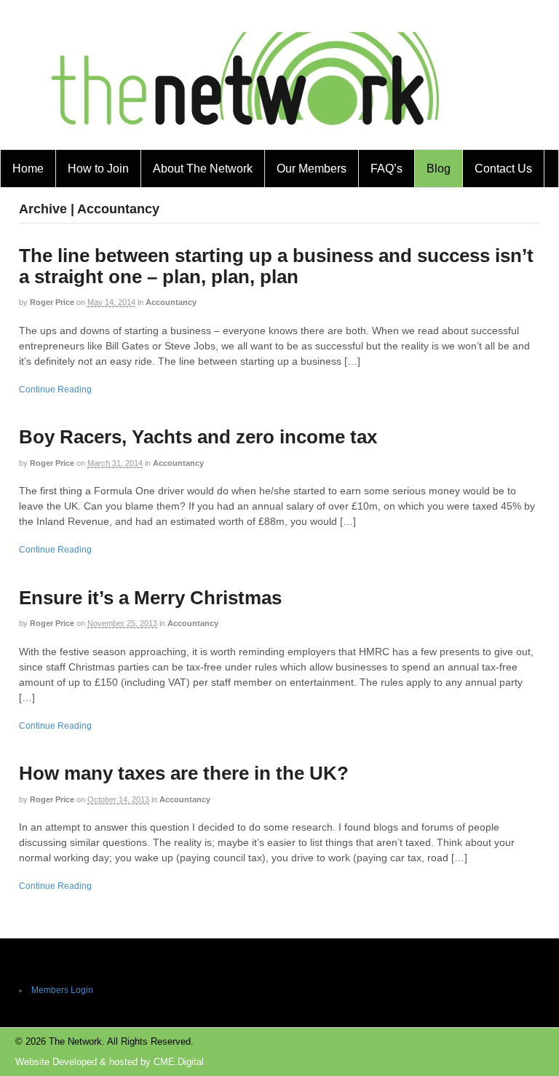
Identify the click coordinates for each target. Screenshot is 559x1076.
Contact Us (503, 168)
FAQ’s (386, 168)
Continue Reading (55, 389)
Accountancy (171, 302)
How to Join (98, 168)
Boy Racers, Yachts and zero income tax (198, 437)
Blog (439, 168)
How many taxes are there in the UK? (184, 773)
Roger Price (52, 302)
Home (28, 168)
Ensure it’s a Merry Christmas (150, 598)
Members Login (62, 990)
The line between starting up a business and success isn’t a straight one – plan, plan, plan (276, 266)
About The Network (203, 168)
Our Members (311, 168)
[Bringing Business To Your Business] (246, 140)
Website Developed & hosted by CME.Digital (109, 1061)
